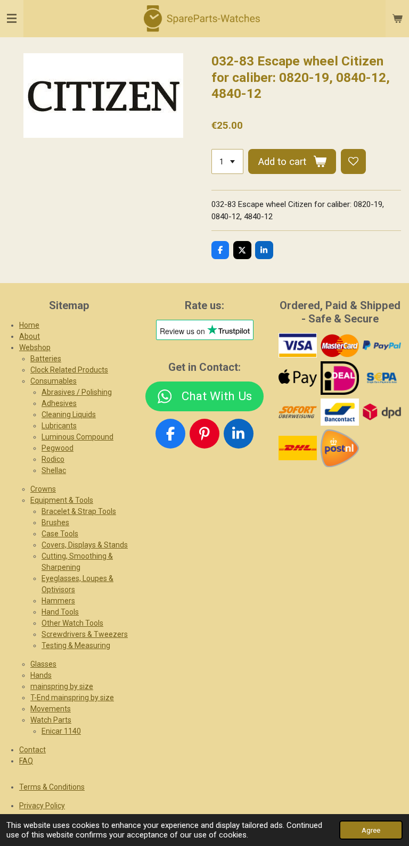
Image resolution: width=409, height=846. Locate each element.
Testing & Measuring (76, 645)
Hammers (58, 600)
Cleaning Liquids (69, 414)
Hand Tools (60, 612)
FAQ (26, 761)
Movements (50, 708)
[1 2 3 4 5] (227, 161)
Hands (41, 675)
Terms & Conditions (52, 787)
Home (29, 325)
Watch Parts (50, 720)
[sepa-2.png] (382, 378)
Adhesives (59, 403)
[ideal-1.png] (339, 378)
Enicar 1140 (61, 731)
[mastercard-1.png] (339, 345)
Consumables (53, 381)
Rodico (53, 459)
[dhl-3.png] (298, 448)
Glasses (43, 664)
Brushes (55, 522)
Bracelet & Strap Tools (79, 511)
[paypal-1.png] (382, 345)
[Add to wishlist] (353, 161)
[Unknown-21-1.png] (339, 411)
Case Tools (60, 533)
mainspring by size (61, 686)
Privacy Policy (42, 805)
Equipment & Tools (61, 500)
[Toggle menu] (11, 18)
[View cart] (397, 18)
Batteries (45, 358)
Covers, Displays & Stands (85, 545)
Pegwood (57, 448)
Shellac (54, 470)
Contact (32, 749)
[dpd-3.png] (382, 411)
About (29, 336)
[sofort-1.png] (298, 411)
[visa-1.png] (298, 345)
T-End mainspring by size (72, 697)
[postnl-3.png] (339, 448)
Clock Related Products (69, 370)
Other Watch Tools (72, 623)
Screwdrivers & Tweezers (85, 634)
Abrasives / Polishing (77, 392)
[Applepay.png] (298, 378)
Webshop (35, 347)
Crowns (43, 489)
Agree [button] (371, 830)
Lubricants (59, 425)
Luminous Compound (77, 437)
